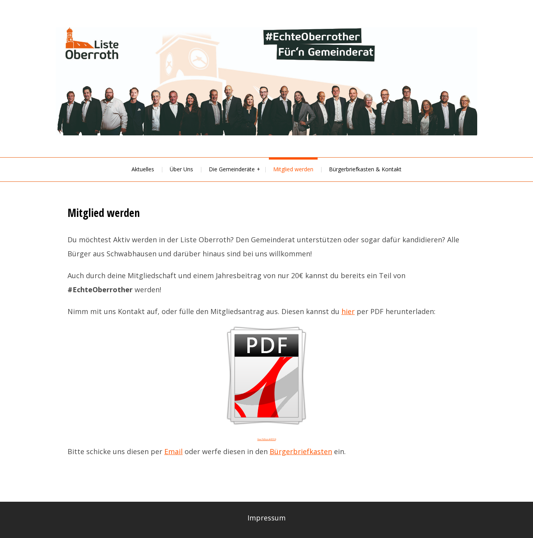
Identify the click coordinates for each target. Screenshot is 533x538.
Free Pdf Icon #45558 (267, 439)
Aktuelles (142, 169)
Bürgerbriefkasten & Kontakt (365, 169)
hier (348, 311)
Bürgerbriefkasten (301, 451)
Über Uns (181, 169)
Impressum (266, 517)
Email (173, 451)
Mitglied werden (293, 169)
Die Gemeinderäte (232, 169)
